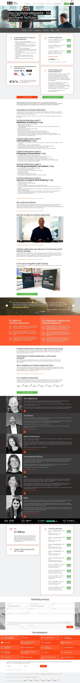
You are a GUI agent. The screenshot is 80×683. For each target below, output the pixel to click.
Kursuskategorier (27, 3)
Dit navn (53, 603)
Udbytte (30, 30)
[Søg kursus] (57, 3)
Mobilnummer (32, 608)
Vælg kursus (9, 603)
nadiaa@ (25, 513)
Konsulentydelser (41, 3)
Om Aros (64, 1)
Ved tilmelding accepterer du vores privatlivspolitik (14, 669)
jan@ (25, 429)
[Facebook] (69, 0)
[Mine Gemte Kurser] (61, 1)
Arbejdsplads (54, 608)
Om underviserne (37, 30)
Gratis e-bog (49, 3)
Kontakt (52, 30)
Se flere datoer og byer (53, 56)
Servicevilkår (33, 677)
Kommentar (9, 613)
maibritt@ (26, 449)
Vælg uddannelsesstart (33, 603)
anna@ (25, 469)
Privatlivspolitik (27, 677)
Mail (7, 608)
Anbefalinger (24, 30)
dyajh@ (25, 490)
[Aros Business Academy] (12, 3)
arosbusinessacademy (30, 429)
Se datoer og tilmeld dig (52, 97)
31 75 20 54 (35, 370)
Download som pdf (27, 97)
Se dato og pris (46, 30)
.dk (35, 429)
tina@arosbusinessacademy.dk (23, 370)
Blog (72, 3)
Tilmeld (66, 3)
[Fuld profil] (25, 411)
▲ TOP (18, 30)
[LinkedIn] (67, 0)
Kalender (34, 3)
